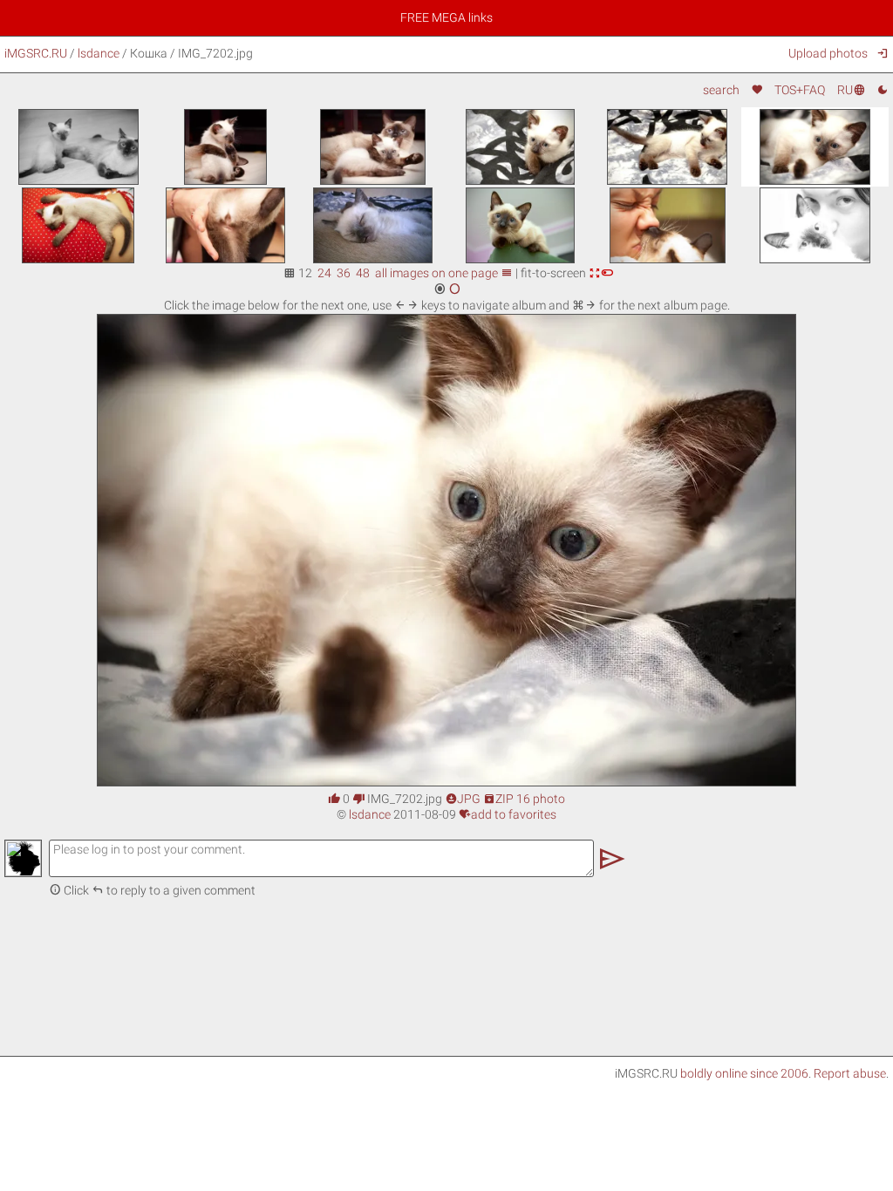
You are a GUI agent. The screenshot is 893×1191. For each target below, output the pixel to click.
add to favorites (507, 814)
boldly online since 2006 (744, 1073)
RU (850, 90)
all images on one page (444, 273)
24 (324, 273)
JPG (463, 799)
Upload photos (827, 53)
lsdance (98, 53)
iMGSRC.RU (35, 53)
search (721, 90)
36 (344, 273)
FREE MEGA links (446, 17)
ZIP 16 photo (524, 799)
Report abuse (850, 1073)
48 (363, 273)
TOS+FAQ (799, 90)
